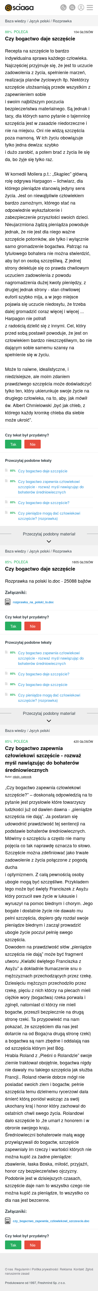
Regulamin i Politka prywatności (36, 1269)
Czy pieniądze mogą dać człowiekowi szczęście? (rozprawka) (49, 515)
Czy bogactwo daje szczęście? (43, 502)
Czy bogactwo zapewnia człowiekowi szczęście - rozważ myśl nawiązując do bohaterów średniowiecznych (51, 486)
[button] (90, 7)
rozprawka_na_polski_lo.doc (33, 602)
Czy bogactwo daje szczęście (42, 470)
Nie (32, 444)
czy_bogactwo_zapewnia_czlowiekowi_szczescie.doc (51, 1221)
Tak (13, 444)
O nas (9, 1269)
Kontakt (79, 1269)
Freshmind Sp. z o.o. (52, 1282)
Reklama (66, 1269)
